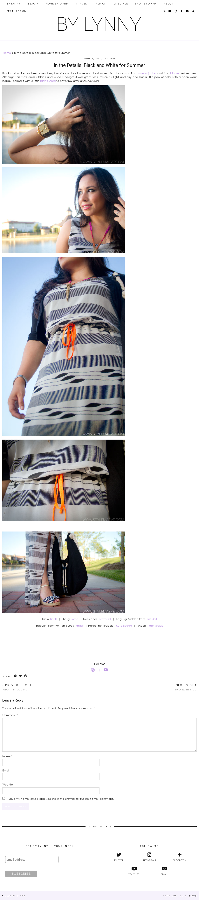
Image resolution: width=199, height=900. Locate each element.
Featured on (16, 11)
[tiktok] (176, 11)
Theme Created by (179, 895)
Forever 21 (104, 619)
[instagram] (164, 11)
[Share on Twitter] (20, 676)
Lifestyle (120, 3)
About (169, 3)
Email (6, 770)
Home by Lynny (57, 3)
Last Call (151, 619)
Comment (10, 715)
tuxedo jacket (146, 73)
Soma (74, 619)
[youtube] (170, 11)
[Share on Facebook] (15, 676)
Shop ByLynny (146, 3)
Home (7, 52)
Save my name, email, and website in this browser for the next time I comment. (61, 798)
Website (7, 784)
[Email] (187, 11)
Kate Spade (124, 625)
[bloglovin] (181, 11)
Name (7, 756)
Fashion (100, 3)
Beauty (33, 3)
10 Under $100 (186, 687)
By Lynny (13, 3)
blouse (174, 73)
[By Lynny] (99, 22)
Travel (81, 3)
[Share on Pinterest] (26, 676)
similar (80, 625)
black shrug (48, 80)
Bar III (53, 619)
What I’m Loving (16, 687)
